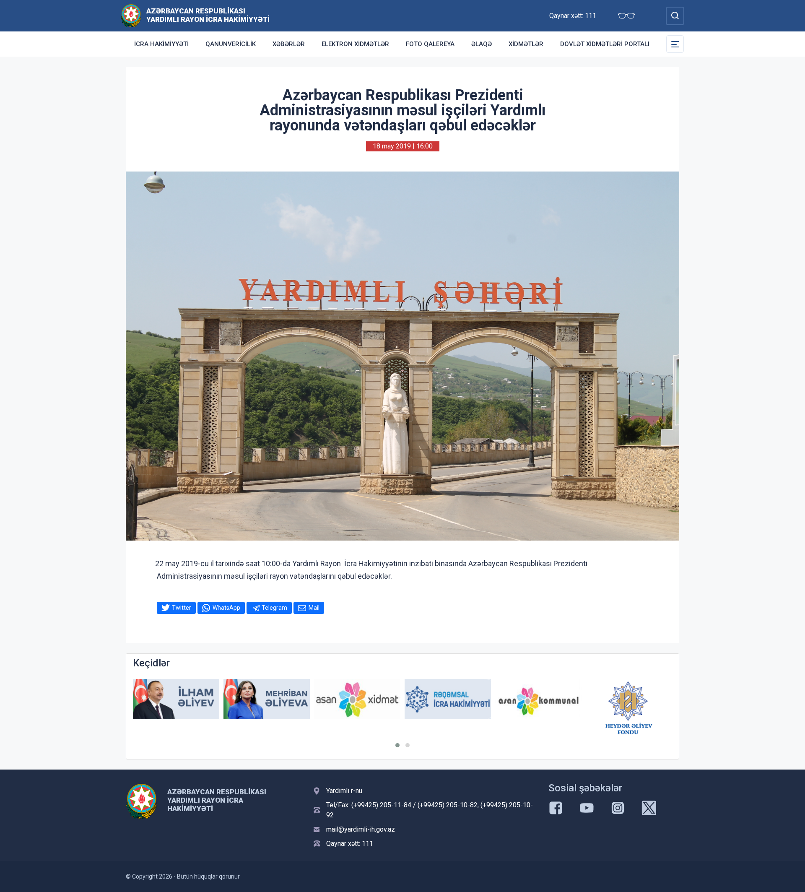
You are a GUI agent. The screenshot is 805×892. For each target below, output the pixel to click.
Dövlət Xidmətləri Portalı (604, 44)
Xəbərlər (289, 44)
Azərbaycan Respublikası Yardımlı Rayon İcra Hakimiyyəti (208, 15)
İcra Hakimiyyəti (161, 44)
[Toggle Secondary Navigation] (675, 44)
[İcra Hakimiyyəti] (131, 15)
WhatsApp (226, 607)
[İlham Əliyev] (176, 699)
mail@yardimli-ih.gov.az (360, 829)
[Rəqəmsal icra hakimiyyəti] (448, 699)
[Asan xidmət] (357, 699)
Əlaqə (481, 44)
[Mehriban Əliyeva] (266, 699)
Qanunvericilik (230, 44)
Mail (314, 607)
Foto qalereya (430, 44)
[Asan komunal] (538, 699)
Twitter (181, 607)
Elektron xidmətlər (355, 44)
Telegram (274, 607)
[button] (397, 745)
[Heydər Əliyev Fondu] (629, 708)
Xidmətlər (526, 44)
